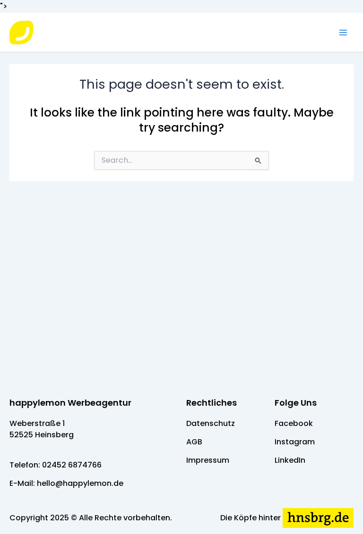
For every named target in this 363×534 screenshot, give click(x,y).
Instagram (295, 441)
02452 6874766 (72, 464)
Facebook (294, 423)
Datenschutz (210, 423)
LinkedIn (290, 460)
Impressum (207, 460)
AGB (194, 441)
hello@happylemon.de (80, 483)
